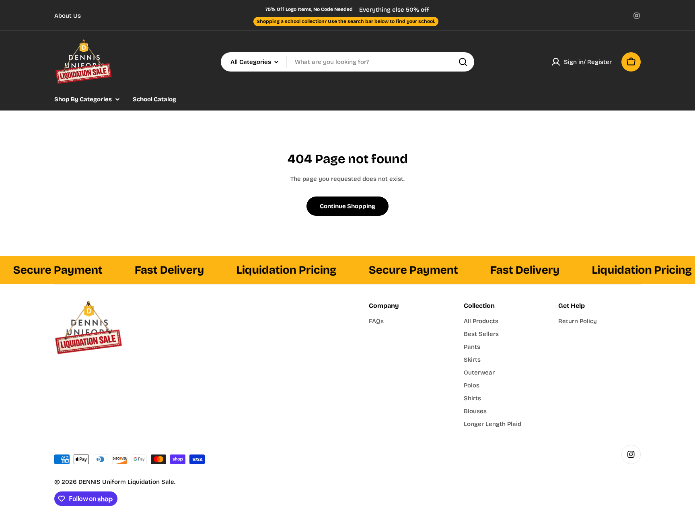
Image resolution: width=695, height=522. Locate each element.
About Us (67, 15)
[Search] (463, 62)
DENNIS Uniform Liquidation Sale (126, 481)
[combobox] (347, 62)
